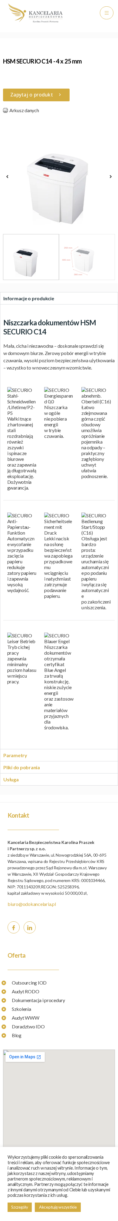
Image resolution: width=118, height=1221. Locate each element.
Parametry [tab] (15, 755)
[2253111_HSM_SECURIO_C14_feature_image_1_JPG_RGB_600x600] (59, 175)
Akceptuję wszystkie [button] (58, 1207)
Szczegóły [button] (19, 1207)
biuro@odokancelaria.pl (32, 904)
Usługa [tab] (11, 779)
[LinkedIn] (30, 927)
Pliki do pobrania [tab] (21, 767)
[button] (7, 176)
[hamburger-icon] (106, 12)
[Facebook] (14, 927)
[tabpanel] (59, 526)
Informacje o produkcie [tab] (28, 298)
